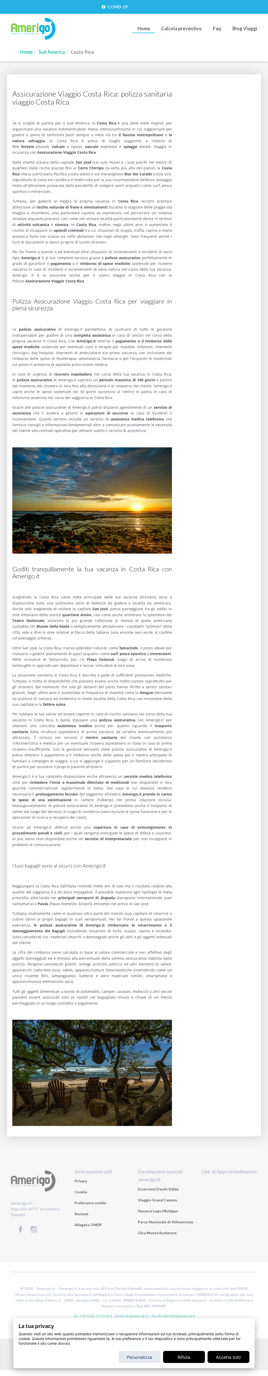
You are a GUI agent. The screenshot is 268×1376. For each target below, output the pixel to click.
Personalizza (139, 1357)
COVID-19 (117, 6)
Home (143, 28)
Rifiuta (184, 1357)
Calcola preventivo (181, 28)
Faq (217, 28)
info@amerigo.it (136, 1316)
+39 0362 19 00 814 (95, 1316)
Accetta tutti (228, 1357)
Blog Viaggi (244, 28)
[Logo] (33, 38)
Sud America (51, 52)
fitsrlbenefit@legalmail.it (176, 1316)
